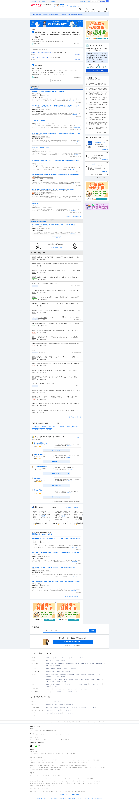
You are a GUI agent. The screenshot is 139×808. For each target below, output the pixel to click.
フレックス (99, 684)
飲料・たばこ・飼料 (43, 779)
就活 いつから (55, 674)
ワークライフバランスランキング (83, 760)
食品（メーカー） (33, 779)
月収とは (48, 681)
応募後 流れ (52, 665)
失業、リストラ (74, 707)
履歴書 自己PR (61, 663)
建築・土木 (32, 791)
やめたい (81, 691)
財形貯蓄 (87, 679)
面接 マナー (59, 668)
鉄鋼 (66, 781)
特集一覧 (93, 11)
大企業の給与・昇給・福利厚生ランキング (39, 769)
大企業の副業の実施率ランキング (57, 769)
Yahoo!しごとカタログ (36, 722)
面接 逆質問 (73, 668)
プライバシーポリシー (42, 798)
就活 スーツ (48, 676)
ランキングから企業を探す (52, 735)
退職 (56, 704)
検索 (107, 1)
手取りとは (59, 681)
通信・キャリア (33, 775)
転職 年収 (63, 660)
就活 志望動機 (91, 674)
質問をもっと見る (74, 417)
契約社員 (52, 684)
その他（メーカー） (51, 785)
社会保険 (71, 679)
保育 (40, 788)
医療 (31, 788)
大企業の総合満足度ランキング (66, 765)
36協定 (68, 426)
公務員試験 (61, 704)
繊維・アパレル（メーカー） (56, 779)
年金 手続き (48, 679)
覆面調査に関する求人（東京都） (42, 534)
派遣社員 (58, 684)
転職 (52, 704)
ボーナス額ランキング (45, 760)
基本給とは (99, 679)
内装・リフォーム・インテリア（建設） (45, 791)
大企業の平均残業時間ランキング (74, 767)
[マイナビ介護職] (44, 612)
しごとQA (87, 11)
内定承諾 (48, 671)
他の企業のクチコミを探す (72, 507)
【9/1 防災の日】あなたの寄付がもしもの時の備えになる (43, 1)
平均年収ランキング (34, 760)
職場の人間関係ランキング (98, 760)
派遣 (59, 710)
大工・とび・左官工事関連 (61, 791)
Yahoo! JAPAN (82, 1)
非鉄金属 (71, 781)
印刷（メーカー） (81, 779)
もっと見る (76, 437)
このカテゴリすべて (58, 701)
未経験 (80, 684)
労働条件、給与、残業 (38, 39)
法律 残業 (44, 426)
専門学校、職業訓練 (58, 713)
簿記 (51, 713)
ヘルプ (88, 1)
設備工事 (71, 791)
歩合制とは (93, 679)
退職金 (81, 679)
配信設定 (54, 730)
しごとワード (61, 739)
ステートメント (70, 798)
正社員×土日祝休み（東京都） (38, 221)
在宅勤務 (86, 684)
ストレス (64, 691)
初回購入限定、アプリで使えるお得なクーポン (69, 6)
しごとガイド (54, 739)
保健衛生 (35, 788)
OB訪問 (77, 674)
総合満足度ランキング (57, 760)
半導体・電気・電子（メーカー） (59, 783)
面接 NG (47, 668)
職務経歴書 (92, 663)
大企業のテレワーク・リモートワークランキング (94, 767)
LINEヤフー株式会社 (34, 751)
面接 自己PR (66, 668)
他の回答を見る (55, 80)
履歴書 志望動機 (69, 663)
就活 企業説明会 (63, 674)
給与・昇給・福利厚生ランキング (69, 762)
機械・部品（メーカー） (85, 781)
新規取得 (62, 4)
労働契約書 (35, 429)
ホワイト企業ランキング (69, 760)
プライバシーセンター (53, 798)
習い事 (65, 713)
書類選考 (58, 665)
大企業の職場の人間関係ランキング (57, 767)
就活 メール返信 (56, 676)
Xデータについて (98, 798)
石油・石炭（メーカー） (43, 781)
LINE (39, 745)
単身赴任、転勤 (49, 707)
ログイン (54, 6)
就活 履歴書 (98, 674)
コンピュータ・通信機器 (93, 783)
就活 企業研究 (71, 674)
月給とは (53, 681)
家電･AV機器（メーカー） (80, 783)
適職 (47, 660)
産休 (52, 686)
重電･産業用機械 (96, 781)
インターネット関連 (55, 775)
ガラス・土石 (60, 781)
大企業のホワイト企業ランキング (82, 765)
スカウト (100, 11)
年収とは (65, 681)
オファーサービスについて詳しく (96, 70)
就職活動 (48, 704)
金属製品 (76, 781)
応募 (47, 665)
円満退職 (68, 671)
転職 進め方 (56, 657)
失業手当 (60, 679)
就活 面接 (63, 676)
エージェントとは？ (103, 177)
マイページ (106, 11)
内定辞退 (53, 671)
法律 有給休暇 (35, 426)
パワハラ (48, 691)
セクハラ (53, 691)
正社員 (47, 684)
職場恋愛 (70, 691)
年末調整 (76, 679)
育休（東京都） (35, 88)
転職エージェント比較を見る (98, 174)
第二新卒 (86, 657)
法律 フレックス (52, 426)
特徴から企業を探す (40, 735)
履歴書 (47, 663)
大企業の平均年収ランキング (36, 765)
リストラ (42, 429)
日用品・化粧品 (33, 781)
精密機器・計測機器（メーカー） (37, 783)
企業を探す (80, 11)
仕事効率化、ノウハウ (83, 707)
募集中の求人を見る (56, 450)
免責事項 (79, 798)
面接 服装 (53, 668)
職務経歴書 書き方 (99, 663)
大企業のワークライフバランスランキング (39, 767)
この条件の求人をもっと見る (72, 216)
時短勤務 (48, 686)
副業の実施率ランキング (83, 762)
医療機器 (48, 783)
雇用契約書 (75, 426)
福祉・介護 (45, 788)
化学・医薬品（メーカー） (93, 779)
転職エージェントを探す (64, 735)
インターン (48, 674)
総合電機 (70, 783)
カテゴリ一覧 (59, 722)
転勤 (94, 684)
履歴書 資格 (77, 663)
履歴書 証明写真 (84, 663)
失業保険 (54, 679)
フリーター (75, 684)
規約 (62, 798)
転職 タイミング (73, 657)
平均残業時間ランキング (35, 762)
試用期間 (49, 429)
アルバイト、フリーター (51, 710)
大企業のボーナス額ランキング (51, 765)
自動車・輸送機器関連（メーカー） (37, 785)
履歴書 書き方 (53, 663)
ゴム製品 (53, 781)
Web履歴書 (48, 730)
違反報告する (78, 44)
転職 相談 (81, 657)
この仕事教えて (49, 701)
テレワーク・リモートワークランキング (51, 762)
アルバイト (68, 684)
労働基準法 (61, 426)
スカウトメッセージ (34, 730)
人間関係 (59, 691)
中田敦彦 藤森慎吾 (102, 1)
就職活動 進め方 (49, 657)
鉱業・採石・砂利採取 (80, 791)
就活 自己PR (83, 674)
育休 (56, 686)
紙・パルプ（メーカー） (70, 779)
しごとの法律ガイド (45, 739)
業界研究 (51, 660)
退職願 (63, 671)
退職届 (58, 671)
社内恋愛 (75, 691)
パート (63, 684)
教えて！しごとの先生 (48, 722)
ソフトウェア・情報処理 (43, 775)
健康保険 (65, 679)
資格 (90, 684)
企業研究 (57, 660)
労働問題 (56, 707)
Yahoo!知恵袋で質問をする (73, 641)
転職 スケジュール (64, 657)
